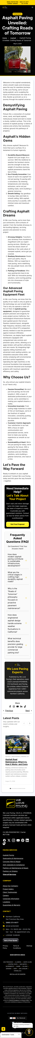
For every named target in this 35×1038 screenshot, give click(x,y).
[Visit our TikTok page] (4, 843)
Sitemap (29, 946)
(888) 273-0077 (24, 2)
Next (27, 710)
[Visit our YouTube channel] (18, 840)
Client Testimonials (10, 892)
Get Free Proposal (17, 524)
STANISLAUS (17, 971)
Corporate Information (11, 899)
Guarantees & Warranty (11, 905)
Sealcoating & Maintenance (13, 858)
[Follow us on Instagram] (13, 840)
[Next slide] (29, 723)
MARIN (18, 966)
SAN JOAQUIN (23, 968)
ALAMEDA (18, 962)
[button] (11, 1034)
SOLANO (25, 966)
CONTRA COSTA (13, 964)
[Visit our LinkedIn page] (27, 840)
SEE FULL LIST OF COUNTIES (17, 974)
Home (4, 38)
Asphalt (13, 38)
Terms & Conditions (17, 947)
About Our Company (10, 886)
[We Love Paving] (5, 7)
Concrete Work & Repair (12, 862)
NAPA (15, 968)
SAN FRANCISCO (8, 962)
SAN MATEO (23, 964)
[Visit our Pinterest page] (22, 840)
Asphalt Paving (8, 855)
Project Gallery (8, 889)
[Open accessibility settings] (3, 1029)
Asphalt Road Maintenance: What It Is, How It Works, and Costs (16, 761)
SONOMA (8, 968)
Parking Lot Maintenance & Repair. (16, 868)
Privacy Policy (5, 947)
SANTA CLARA (27, 962)
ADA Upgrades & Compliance (14, 865)
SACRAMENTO (10, 966)
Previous (9, 710)
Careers (6, 895)
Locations (6, 902)
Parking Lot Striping (10, 871)
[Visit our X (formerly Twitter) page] (9, 840)
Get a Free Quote (10, 941)
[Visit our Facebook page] (4, 840)
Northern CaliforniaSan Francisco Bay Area (15, 918)
